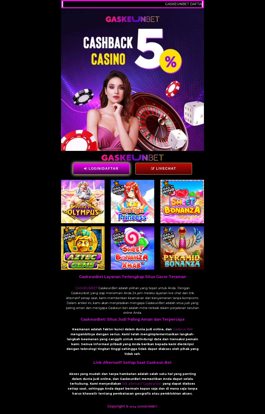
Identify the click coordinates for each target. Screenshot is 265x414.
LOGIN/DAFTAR (103, 168)
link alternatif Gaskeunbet (142, 383)
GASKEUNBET (86, 288)
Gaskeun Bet (183, 329)
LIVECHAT (165, 168)
